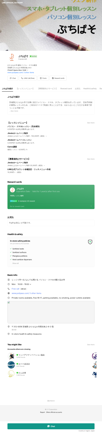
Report (42, 412)
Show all (15, 263)
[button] (43, 78)
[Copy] (52, 326)
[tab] (7, 89)
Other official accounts (54, 412)
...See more (13, 111)
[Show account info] (33, 56)
